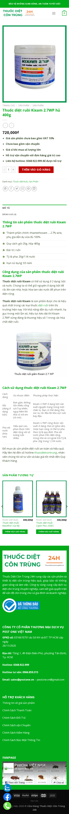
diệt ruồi (43, 305)
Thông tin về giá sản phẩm (18, 703)
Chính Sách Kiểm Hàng (16, 732)
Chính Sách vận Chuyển (16, 725)
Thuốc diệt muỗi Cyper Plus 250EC (45, 524)
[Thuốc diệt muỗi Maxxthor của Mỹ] (17, 499)
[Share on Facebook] (11, 188)
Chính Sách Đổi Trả (14, 717)
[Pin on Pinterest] (28, 188)
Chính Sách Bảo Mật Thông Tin (21, 740)
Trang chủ (8, 105)
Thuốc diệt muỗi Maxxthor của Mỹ (11, 524)
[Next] (66, 512)
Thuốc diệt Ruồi (20, 181)
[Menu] (54, 13)
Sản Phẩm (23, 105)
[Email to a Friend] (22, 188)
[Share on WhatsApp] (5, 188)
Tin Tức (34, 801)
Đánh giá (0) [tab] (9, 214)
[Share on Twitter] (17, 188)
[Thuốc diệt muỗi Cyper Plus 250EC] (51, 499)
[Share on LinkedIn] (34, 188)
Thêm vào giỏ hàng (36, 169)
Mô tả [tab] (6, 207)
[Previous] (2, 512)
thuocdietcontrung (45, 452)
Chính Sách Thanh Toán (16, 710)
